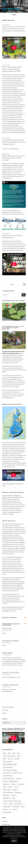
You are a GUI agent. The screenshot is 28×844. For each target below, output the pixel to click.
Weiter (14, 841)
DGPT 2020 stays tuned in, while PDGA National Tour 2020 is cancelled (13, 158)
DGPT (4, 759)
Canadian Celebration (10, 685)
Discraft (5, 781)
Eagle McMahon (13, 781)
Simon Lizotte (6, 806)
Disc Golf (10, 759)
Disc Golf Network (8, 767)
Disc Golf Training (7, 775)
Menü (14, 14)
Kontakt (4, 713)
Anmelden (5, 821)
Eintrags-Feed (6, 824)
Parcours (14, 795)
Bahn (18, 753)
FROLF (5, 787)
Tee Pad (5, 809)
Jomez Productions (8, 792)
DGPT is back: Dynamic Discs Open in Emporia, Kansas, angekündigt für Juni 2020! (12, 69)
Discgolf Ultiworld (9, 617)
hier (7, 611)
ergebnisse (6, 784)
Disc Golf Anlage (7, 761)
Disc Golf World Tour (8, 778)
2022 (13, 753)
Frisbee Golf (20, 784)
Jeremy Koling (7, 789)
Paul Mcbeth (6, 798)
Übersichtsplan (7, 812)
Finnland (13, 784)
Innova (16, 787)
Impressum (5, 710)
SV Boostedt (15, 806)
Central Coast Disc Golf (9, 756)
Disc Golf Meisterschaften (10, 764)
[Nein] (26, 835)
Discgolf (17, 759)
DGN (18, 756)
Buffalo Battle (7, 653)
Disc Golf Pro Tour (17, 773)
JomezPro (15, 789)
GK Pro (10, 787)
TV (10, 809)
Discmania (18, 778)
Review (11, 804)
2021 (9, 753)
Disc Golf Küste (11, 9)
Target (23, 806)
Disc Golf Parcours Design (10, 770)
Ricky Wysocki (18, 804)
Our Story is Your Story (10, 673)
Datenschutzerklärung (8, 707)
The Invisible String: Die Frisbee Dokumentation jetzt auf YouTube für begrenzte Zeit (14, 142)
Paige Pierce (6, 795)
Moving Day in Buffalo (10, 641)
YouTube (15, 809)
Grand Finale (7, 628)
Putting (5, 804)
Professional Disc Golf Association (12, 801)
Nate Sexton (18, 792)
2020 (4, 753)
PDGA (13, 798)
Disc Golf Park (6, 773)
